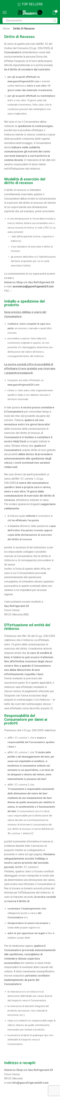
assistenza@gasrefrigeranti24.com (33, 286)
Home (6, 28)
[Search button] (54, 20)
